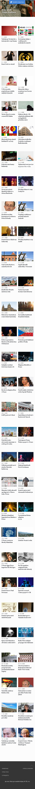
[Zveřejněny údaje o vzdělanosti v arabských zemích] (25, 31)
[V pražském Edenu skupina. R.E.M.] (25, 507)
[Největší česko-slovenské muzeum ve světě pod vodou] (9, 432)
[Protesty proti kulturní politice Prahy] (25, 332)
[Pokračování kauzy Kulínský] (9, 156)
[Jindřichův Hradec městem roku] (9, 281)
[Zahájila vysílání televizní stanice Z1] (9, 357)
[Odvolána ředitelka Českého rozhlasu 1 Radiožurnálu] (25, 131)
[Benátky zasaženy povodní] (9, 708)
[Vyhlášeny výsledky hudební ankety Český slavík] (9, 733)
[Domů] (3, 2)
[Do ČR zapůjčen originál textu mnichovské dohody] (25, 557)
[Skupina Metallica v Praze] (25, 357)
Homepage (5, 768)
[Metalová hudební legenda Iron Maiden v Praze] (9, 507)
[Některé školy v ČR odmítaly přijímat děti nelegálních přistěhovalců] (25, 106)
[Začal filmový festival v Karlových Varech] (25, 407)
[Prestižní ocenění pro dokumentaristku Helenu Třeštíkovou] (25, 708)
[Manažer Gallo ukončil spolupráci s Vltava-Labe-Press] (9, 482)
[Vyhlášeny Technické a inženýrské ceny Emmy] (9, 31)
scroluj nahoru (28, 768)
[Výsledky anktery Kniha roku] (9, 683)
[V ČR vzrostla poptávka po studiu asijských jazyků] (9, 81)
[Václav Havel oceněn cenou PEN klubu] (9, 106)
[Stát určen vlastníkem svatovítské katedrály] (9, 307)
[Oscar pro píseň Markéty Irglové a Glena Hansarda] (9, 181)
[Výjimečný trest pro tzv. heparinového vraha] (25, 156)
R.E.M (24, 517)
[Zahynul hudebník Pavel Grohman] (25, 457)
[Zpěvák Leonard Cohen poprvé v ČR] (25, 582)
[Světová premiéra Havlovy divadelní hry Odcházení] (9, 332)
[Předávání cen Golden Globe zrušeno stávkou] (25, 56)
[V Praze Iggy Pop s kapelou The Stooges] (9, 557)
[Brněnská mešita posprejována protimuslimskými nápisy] (9, 657)
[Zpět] (28, 2)
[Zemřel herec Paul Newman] (9, 582)
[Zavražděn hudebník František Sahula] (25, 307)
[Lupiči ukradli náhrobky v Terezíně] (25, 256)
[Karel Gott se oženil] (9, 56)
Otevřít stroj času (18, 2)
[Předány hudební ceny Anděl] (25, 231)
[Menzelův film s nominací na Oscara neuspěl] (25, 81)
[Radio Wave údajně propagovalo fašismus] (25, 632)
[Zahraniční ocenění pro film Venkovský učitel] (25, 683)
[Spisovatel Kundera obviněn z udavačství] (9, 632)
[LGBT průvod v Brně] (9, 407)
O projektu (5, 775)
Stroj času (5, 772)
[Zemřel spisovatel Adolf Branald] (9, 607)
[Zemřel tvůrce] (25, 733)
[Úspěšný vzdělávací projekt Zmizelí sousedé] (25, 206)
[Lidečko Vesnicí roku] (25, 532)
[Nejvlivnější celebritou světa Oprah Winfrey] (25, 382)
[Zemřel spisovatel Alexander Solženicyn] (25, 482)
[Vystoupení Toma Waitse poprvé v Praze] (25, 432)
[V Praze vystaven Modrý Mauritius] (9, 532)
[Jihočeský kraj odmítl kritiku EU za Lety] (9, 131)
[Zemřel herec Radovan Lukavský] (9, 231)
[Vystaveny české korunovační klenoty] (25, 281)
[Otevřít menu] (32, 2)
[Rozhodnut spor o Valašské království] (25, 607)
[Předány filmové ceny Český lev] (25, 181)
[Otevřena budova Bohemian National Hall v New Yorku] (25, 657)
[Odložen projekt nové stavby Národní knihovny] (9, 457)
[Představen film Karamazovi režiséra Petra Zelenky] (9, 206)
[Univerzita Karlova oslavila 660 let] (9, 256)
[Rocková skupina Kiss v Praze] (9, 382)
